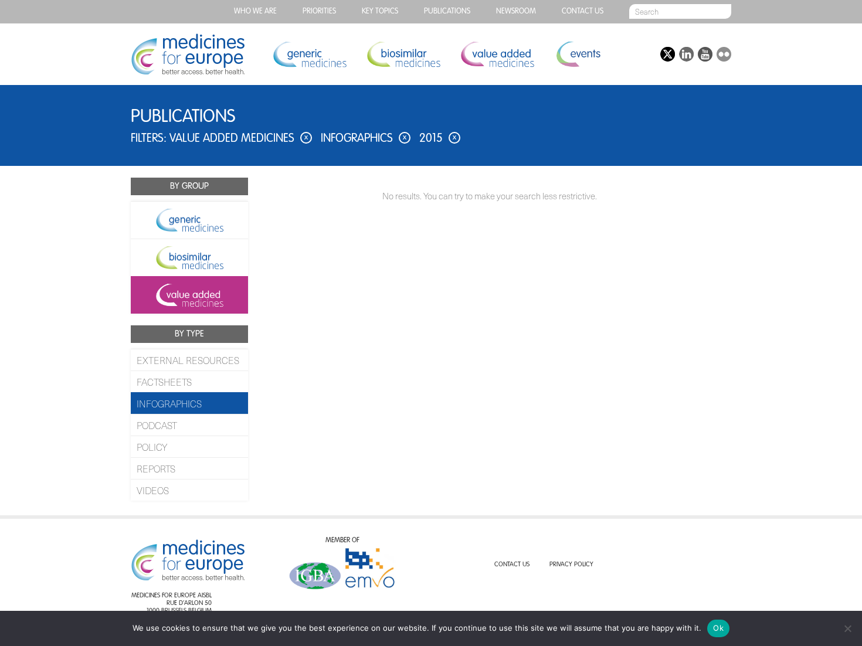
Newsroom (516, 11)
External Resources (188, 360)
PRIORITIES (319, 11)
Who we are (255, 11)
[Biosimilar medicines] (189, 257)
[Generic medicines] (189, 220)
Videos (153, 490)
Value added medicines (497, 54)
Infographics (169, 403)
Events (578, 54)
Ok (718, 628)
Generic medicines (310, 54)
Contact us (582, 11)
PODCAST (157, 425)
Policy (152, 447)
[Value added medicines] (189, 295)
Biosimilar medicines (403, 54)
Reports (156, 468)
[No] (847, 628)
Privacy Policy (571, 565)
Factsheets (164, 382)
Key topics (380, 11)
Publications (447, 11)
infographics (363, 139)
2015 (437, 139)
